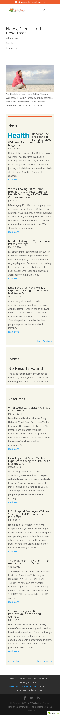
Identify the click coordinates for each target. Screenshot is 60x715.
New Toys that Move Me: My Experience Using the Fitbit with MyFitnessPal (29, 290)
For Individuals (41, 678)
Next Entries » (44, 341)
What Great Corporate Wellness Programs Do (29, 409)
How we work (24, 678)
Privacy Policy (35, 690)
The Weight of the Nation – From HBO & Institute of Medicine (29, 562)
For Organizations (28, 682)
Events (9, 43)
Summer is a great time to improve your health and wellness (25, 614)
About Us (43, 686)
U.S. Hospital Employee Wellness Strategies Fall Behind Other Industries (29, 514)
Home (11, 678)
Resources (11, 48)
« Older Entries (15, 660)
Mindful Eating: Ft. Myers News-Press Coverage (29, 242)
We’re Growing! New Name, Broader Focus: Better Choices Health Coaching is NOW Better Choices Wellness (28, 193)
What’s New (12, 38)
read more (13, 179)
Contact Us (20, 690)
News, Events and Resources (22, 686)
